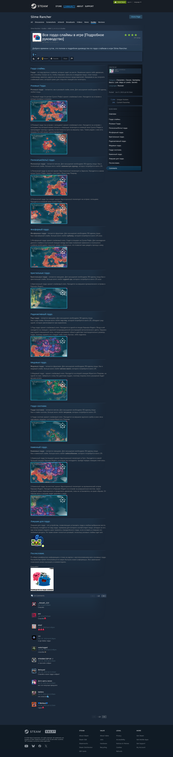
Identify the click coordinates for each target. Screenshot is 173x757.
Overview (112, 114)
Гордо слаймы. (115, 119)
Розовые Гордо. (115, 124)
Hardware (103, 743)
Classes (128, 80)
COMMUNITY (69, 6)
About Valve (104, 736)
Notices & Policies (122, 743)
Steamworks (83, 743)
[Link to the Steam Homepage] (39, 8)
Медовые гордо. (115, 145)
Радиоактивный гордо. (117, 141)
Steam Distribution (86, 747)
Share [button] (65, 58)
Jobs (101, 739)
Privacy (118, 736)
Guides (44, 28)
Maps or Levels (125, 82)
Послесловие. (114, 163)
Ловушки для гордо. (116, 159)
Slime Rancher (35, 28)
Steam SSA (83, 739)
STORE (59, 6)
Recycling (103, 747)
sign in (129, 2)
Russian (121, 86)
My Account (141, 747)
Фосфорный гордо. (116, 132)
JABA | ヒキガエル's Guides (56, 28)
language (137, 2)
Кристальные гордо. (116, 137)
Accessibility (120, 739)
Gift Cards (82, 751)
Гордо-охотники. (115, 150)
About (80, 6)
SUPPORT (89, 6)
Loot (116, 82)
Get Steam (140, 736)
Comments (113, 168)
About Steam (84, 736)
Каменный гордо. (115, 154)
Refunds (119, 751)
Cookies (119, 747)
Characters (120, 80)
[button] (34, 54)
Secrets (134, 82)
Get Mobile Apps (142, 739)
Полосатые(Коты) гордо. (118, 128)
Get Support (141, 743)
